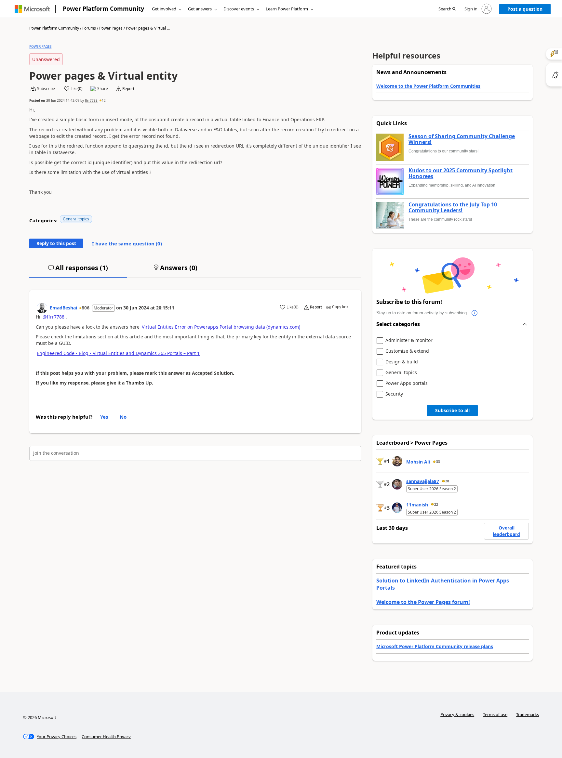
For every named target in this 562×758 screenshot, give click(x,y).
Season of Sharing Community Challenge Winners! (461, 139)
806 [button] (85, 308)
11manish (417, 505)
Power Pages (111, 28)
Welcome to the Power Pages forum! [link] (423, 602)
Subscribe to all (452, 410)
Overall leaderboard (506, 531)
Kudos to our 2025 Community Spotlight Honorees (460, 173)
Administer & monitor (409, 340)
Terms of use (495, 714)
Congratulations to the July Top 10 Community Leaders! (452, 207)
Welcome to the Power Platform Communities (428, 86)
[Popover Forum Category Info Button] (474, 313)
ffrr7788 (91, 100)
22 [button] (436, 504)
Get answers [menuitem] (200, 9)
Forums (89, 28)
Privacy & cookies (457, 714)
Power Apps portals (406, 383)
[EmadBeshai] (42, 308)
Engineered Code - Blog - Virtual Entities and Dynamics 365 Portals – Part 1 (118, 353)
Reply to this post (56, 243)
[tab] (78, 270)
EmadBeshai (63, 308)
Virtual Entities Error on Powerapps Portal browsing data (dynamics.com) (221, 327)
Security (394, 394)
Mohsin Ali (418, 462)
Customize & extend (407, 351)
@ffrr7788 (53, 317)
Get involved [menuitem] (164, 9)
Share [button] (102, 88)
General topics (76, 219)
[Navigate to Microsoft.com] (32, 9)
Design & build (401, 362)
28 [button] (447, 481)
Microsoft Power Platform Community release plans (434, 646)
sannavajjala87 (422, 481)
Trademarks (527, 714)
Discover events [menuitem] (238, 9)
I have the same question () (127, 243)
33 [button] (438, 461)
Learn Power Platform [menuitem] (287, 9)
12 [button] (104, 100)
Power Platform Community (103, 8)
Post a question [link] (524, 9)
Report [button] (128, 88)
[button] (447, 9)
